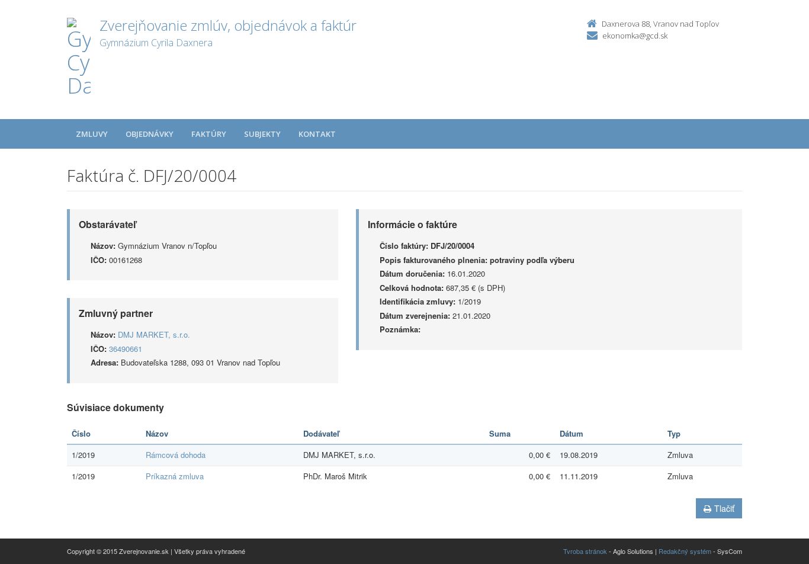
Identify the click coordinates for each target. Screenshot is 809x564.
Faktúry (208, 134)
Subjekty (262, 134)
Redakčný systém (685, 551)
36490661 (125, 348)
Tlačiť (724, 508)
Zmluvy (92, 134)
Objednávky (150, 134)
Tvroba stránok (585, 551)
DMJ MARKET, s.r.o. (154, 334)
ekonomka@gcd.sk (634, 35)
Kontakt (317, 134)
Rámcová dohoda (176, 454)
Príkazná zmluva (175, 476)
